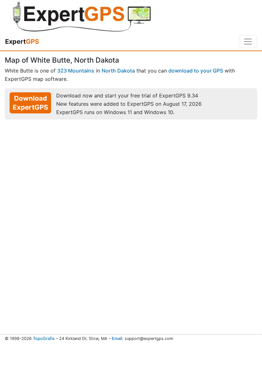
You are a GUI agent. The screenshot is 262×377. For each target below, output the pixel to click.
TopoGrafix (44, 338)
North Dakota (118, 70)
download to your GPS (195, 70)
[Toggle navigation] (248, 41)
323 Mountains (75, 70)
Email (117, 338)
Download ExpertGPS (30, 102)
